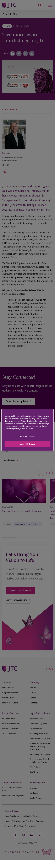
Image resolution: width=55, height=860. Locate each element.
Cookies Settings (27, 436)
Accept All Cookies (27, 444)
